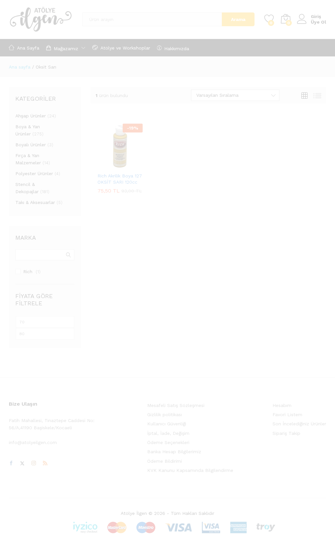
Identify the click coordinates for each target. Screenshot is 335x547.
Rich (27, 271)
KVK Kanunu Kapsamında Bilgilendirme (190, 470)
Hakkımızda (176, 48)
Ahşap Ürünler (30, 115)
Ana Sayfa (28, 47)
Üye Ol (318, 22)
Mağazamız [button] (66, 48)
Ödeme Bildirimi (164, 461)
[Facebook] (11, 463)
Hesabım (282, 405)
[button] (104, 165)
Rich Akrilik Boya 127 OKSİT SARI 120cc (119, 178)
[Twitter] (22, 463)
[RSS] (45, 463)
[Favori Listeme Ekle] (134, 165)
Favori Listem (287, 414)
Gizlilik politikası (164, 414)
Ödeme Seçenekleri (168, 442)
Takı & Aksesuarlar (35, 202)
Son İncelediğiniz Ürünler (299, 423)
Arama (238, 19)
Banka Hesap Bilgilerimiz (174, 451)
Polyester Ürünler (34, 173)
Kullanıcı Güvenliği (166, 423)
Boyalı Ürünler (30, 144)
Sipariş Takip (286, 433)
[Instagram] (34, 463)
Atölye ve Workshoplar (125, 47)
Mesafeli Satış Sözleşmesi (175, 405)
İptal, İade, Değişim (168, 433)
